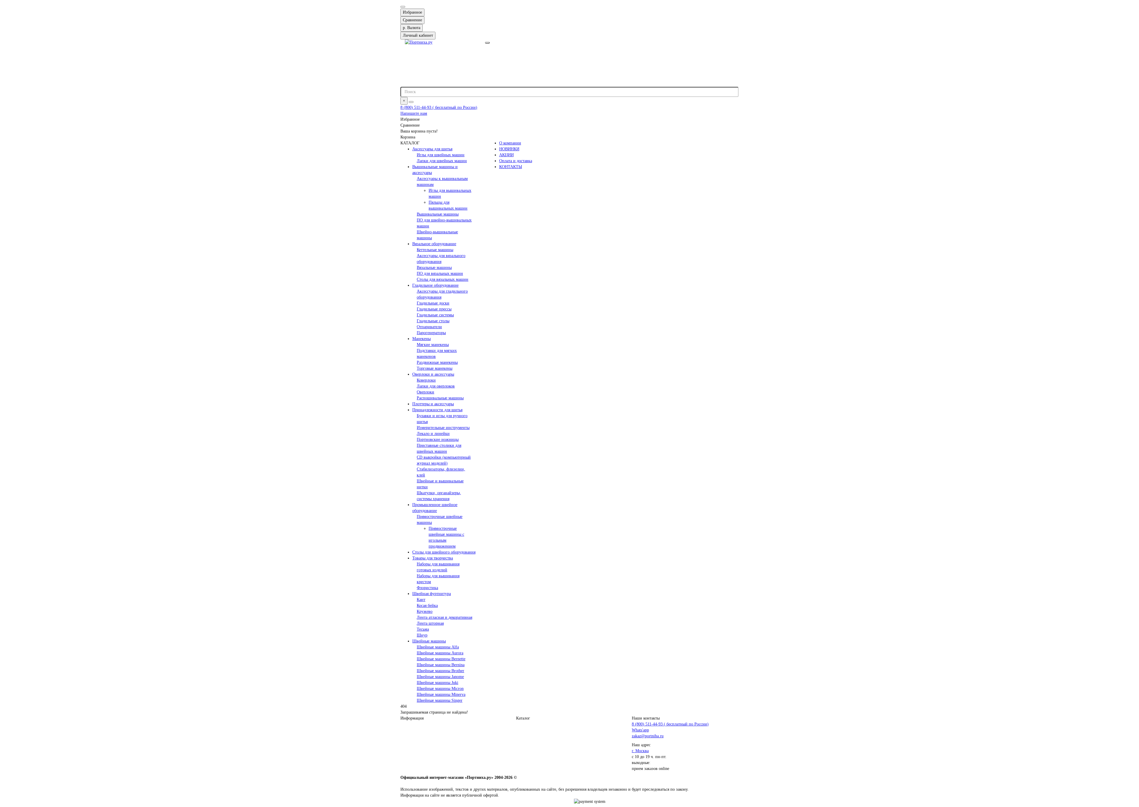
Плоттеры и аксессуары (433, 404)
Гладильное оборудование (435, 285)
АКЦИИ (506, 155)
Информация (412, 718)
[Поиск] (411, 102)
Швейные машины (429, 641)
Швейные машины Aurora (440, 653)
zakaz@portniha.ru (648, 736)
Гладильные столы (433, 321)
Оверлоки (425, 392)
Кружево (424, 611)
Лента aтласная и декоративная (444, 617)
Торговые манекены (434, 368)
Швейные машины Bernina (440, 665)
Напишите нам (413, 113)
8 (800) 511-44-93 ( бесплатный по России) (438, 107)
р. (411, 27)
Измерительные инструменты (443, 427)
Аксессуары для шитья (432, 149)
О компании (510, 143)
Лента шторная (430, 623)
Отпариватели (429, 327)
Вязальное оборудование (434, 244)
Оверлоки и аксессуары (433, 374)
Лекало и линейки (433, 433)
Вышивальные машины (438, 214)
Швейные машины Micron (440, 688)
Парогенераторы (431, 333)
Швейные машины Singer (439, 700)
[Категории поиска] (487, 43)
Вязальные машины (434, 267)
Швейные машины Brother (440, 671)
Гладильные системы (435, 315)
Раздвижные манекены (437, 362)
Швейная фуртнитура (431, 593)
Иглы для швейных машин (440, 155)
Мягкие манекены (433, 344)
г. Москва (640, 751)
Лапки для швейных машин (442, 161)
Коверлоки (426, 380)
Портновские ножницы (438, 439)
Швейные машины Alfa (438, 647)
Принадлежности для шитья (437, 410)
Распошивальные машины (440, 398)
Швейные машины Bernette (441, 659)
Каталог (523, 718)
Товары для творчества (432, 558)
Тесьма (423, 629)
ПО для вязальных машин (440, 273)
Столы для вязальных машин (442, 279)
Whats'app (640, 730)
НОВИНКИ (509, 149)
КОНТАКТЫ (510, 167)
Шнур (422, 635)
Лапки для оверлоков (436, 386)
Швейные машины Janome (440, 676)
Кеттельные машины (435, 250)
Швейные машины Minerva (441, 694)
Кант (421, 599)
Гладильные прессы (434, 309)
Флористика (427, 588)
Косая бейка (427, 605)
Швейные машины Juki (437, 682)
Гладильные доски (433, 303)
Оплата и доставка (515, 161)
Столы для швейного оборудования (443, 552)
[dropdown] (402, 7)
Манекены (421, 338)
